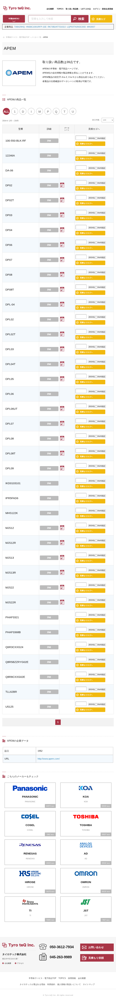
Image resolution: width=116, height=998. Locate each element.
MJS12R (10, 542)
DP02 (8, 185)
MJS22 (9, 587)
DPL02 (9, 319)
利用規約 (51, 984)
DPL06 (9, 393)
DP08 (8, 274)
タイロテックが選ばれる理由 (32, 984)
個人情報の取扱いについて (69, 984)
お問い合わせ (96, 947)
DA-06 (9, 170)
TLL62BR (11, 691)
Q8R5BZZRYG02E (16, 662)
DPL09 (9, 468)
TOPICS (60, 9)
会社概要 (50, 9)
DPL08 (9, 438)
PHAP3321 (12, 617)
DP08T (9, 289)
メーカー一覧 (36, 37)
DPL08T (10, 453)
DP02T (9, 200)
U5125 (9, 706)
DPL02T (10, 334)
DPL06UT (11, 408)
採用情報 (72, 978)
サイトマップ (89, 984)
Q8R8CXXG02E (15, 676)
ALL (6, 111)
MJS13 (9, 557)
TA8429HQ (19, 27)
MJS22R (10, 602)
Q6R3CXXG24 (14, 647)
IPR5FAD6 (11, 498)
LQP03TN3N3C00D (76, 27)
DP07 (8, 259)
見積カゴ (100, 19)
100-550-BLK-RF (15, 140)
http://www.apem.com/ (49, 758)
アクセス (20, 963)
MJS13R (10, 572)
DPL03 (9, 349)
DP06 (8, 244)
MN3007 (91, 27)
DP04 (8, 230)
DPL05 (9, 379)
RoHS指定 (101, 138)
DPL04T (10, 364)
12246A (10, 155)
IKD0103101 (13, 483)
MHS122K (11, 513)
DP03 (8, 215)
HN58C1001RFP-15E (36, 27)
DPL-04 (10, 304)
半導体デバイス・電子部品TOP (17, 37)
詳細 (49, 141)
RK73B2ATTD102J (57, 27)
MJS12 (9, 527)
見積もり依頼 (96, 957)
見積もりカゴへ (86, 144)
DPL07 (9, 423)
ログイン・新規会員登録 (103, 9)
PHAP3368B (13, 632)
